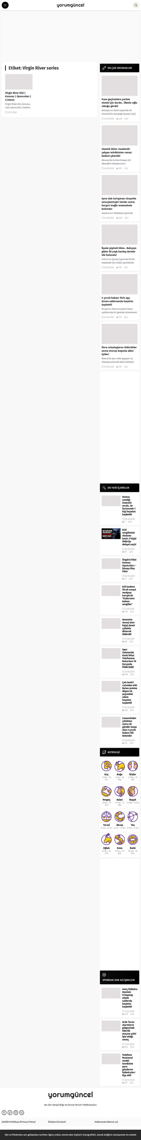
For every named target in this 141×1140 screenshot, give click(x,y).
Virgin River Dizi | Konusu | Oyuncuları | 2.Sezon (18, 96)
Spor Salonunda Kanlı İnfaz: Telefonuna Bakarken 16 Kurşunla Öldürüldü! (129, 658)
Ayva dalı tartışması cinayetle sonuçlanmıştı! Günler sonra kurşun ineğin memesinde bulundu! (119, 203)
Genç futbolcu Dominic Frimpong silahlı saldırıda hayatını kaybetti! (129, 998)
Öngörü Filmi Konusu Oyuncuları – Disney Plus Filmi (129, 565)
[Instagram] (15, 1112)
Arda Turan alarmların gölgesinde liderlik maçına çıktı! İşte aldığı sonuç (129, 1031)
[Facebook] (4, 1112)
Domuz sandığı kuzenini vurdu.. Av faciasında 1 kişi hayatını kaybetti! (129, 506)
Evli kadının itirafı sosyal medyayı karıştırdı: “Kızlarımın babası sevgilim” (129, 595)
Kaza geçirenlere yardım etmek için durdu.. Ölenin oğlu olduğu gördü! (119, 103)
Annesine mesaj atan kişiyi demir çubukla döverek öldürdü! (128, 627)
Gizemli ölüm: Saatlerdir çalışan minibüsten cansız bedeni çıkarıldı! (117, 152)
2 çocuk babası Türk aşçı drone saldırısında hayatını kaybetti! (117, 301)
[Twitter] (10, 1112)
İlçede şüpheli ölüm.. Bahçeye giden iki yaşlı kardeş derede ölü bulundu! (119, 252)
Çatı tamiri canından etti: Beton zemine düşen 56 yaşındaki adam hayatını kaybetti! (129, 692)
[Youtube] (21, 1112)
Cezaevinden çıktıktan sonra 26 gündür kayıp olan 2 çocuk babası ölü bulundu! (129, 727)
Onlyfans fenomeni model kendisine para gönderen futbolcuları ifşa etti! (128, 1065)
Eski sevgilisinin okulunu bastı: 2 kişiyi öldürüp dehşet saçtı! (129, 537)
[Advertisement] (70, 36)
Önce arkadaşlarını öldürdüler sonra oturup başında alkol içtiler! (119, 351)
